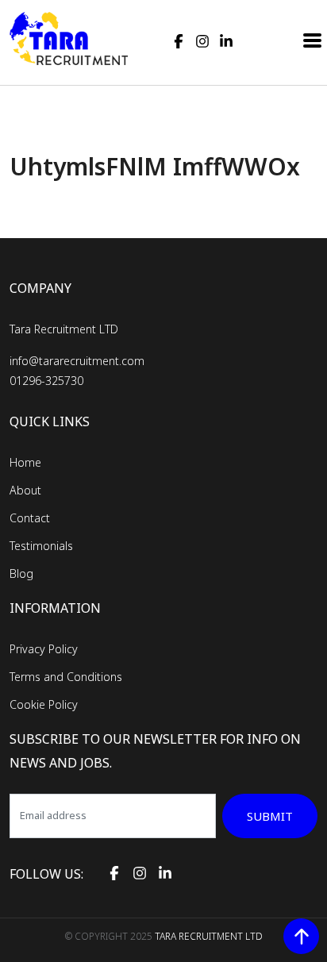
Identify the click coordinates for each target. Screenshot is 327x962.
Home (25, 462)
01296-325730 (46, 380)
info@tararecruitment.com (77, 360)
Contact (30, 517)
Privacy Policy (44, 648)
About (25, 490)
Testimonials (41, 545)
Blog (21, 573)
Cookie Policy (44, 704)
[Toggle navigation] (313, 39)
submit (270, 816)
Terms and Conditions (66, 676)
